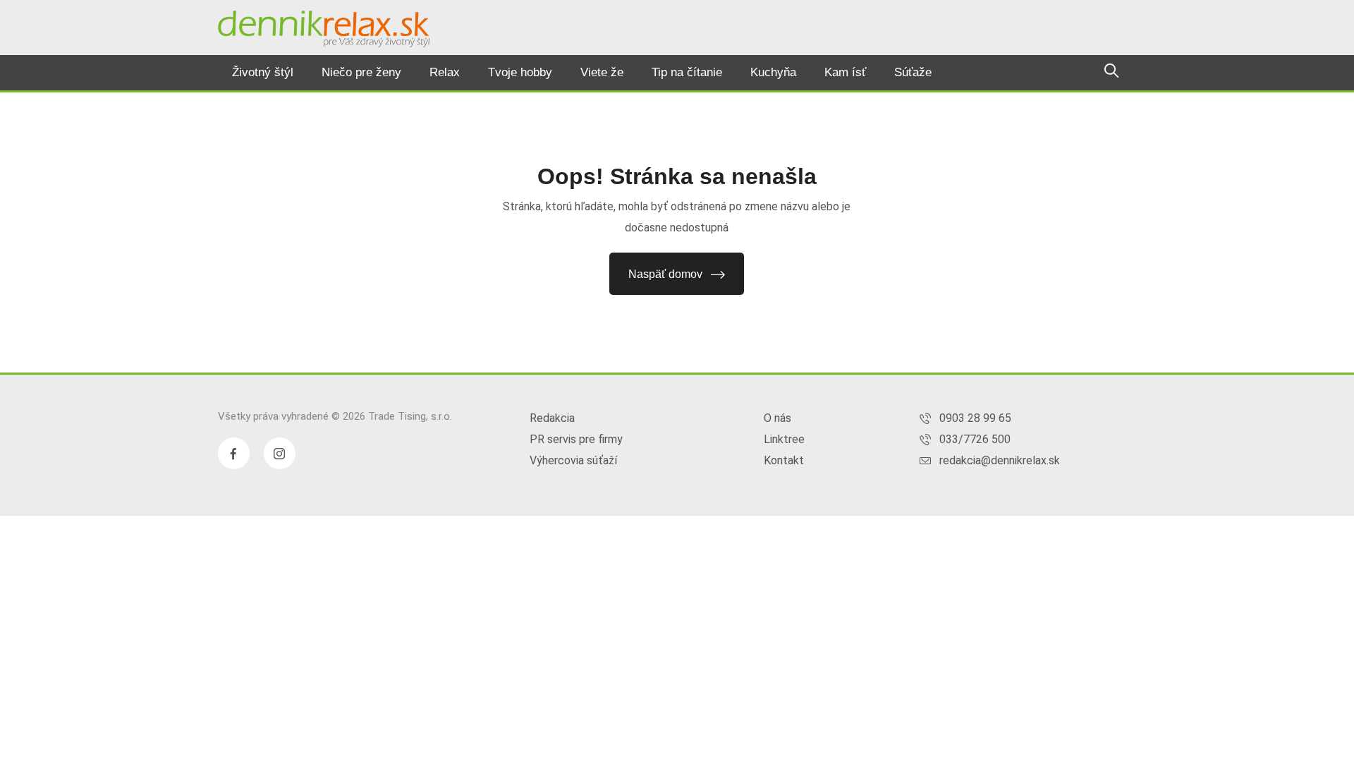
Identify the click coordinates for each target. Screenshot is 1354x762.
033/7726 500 (975, 439)
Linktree (784, 439)
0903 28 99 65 (975, 418)
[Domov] (323, 29)
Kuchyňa (773, 72)
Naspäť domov (665, 274)
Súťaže (913, 72)
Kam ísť (845, 72)
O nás (777, 418)
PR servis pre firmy (576, 439)
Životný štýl (262, 72)
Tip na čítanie (687, 72)
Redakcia (552, 418)
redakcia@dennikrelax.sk (999, 460)
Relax (444, 72)
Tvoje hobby (520, 72)
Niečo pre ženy (361, 72)
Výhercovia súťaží (573, 460)
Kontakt (784, 460)
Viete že (601, 72)
